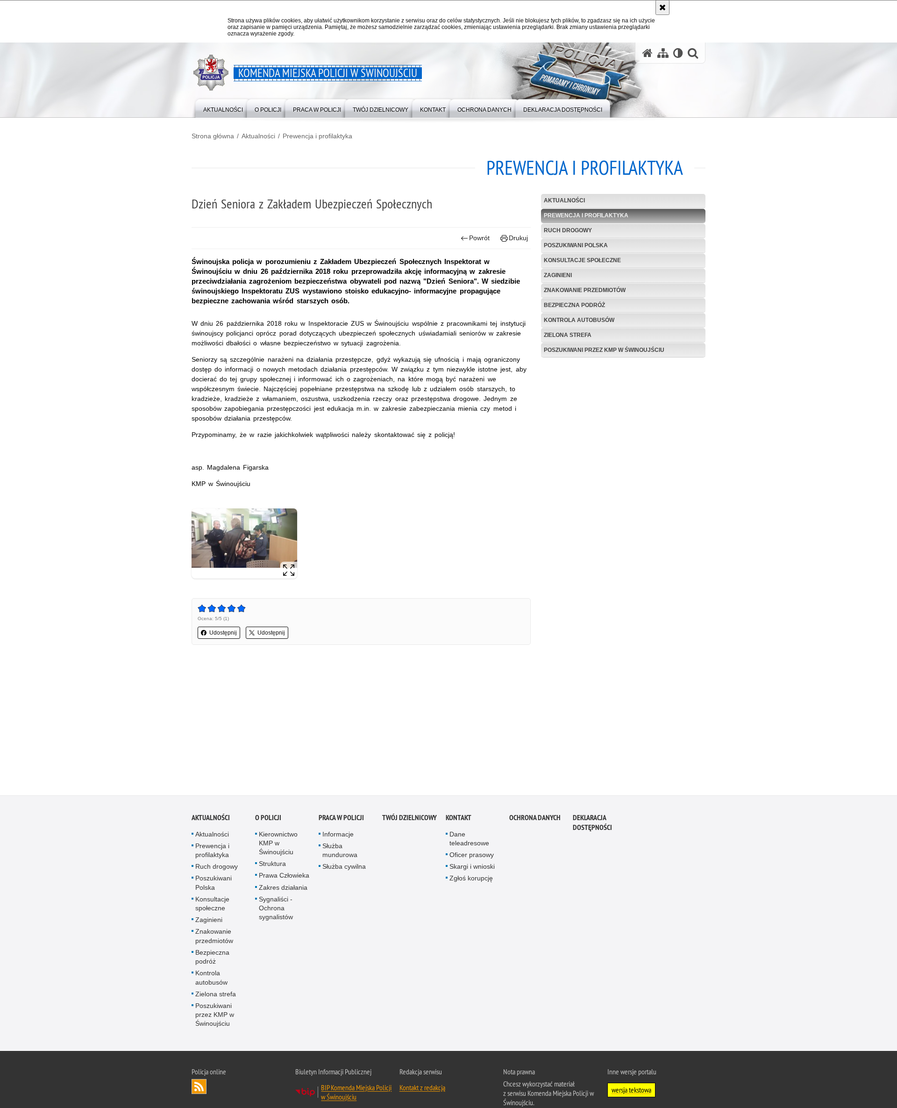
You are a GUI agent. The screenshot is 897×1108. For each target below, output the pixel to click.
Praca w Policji (341, 819)
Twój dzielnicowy (409, 819)
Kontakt (458, 819)
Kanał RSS (199, 1087)
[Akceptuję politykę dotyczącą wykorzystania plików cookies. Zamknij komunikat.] (662, 7)
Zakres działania (283, 889)
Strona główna (213, 136)
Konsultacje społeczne (582, 260)
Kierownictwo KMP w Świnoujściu (278, 845)
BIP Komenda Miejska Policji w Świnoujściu (356, 1093)
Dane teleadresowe (469, 840)
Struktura (272, 865)
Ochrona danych (535, 819)
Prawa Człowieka (284, 877)
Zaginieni (558, 275)
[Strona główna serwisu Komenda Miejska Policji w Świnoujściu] (647, 53)
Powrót (479, 238)
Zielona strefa (567, 335)
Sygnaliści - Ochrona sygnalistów (276, 909)
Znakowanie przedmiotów (585, 290)
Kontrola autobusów (579, 320)
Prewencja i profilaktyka (317, 136)
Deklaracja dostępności (592, 824)
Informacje (338, 836)
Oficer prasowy (471, 856)
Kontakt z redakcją (422, 1089)
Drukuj (518, 238)
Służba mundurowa (339, 852)
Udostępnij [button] (223, 632)
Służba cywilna (344, 868)
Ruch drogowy (568, 230)
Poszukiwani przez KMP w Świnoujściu (604, 350)
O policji (268, 819)
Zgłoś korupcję (471, 880)
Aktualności (258, 136)
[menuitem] (223, 108)
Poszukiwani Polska (576, 245)
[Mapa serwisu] (663, 53)
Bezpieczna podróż (574, 305)
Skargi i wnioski (472, 868)
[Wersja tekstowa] (678, 53)
